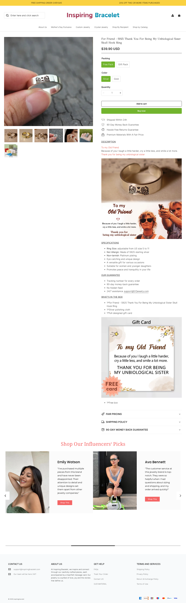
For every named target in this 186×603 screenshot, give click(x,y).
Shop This (64, 503)
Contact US (98, 579)
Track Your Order (101, 574)
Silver (106, 79)
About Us (43, 27)
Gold (116, 79)
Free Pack (108, 64)
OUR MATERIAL (100, 584)
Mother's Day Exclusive (61, 27)
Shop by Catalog (140, 27)
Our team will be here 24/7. (25, 574)
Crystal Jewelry (101, 27)
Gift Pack (123, 64)
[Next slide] (180, 496)
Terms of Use (142, 584)
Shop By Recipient (120, 27)
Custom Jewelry (83, 27)
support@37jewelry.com (136, 291)
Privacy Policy (142, 574)
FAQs (96, 569)
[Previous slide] (5, 496)
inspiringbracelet (18, 599)
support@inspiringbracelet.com (27, 569)
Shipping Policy (143, 569)
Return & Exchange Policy (147, 579)
